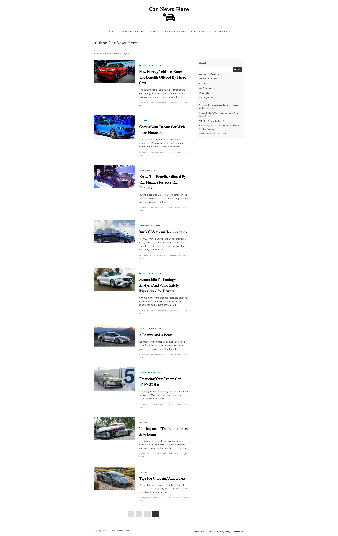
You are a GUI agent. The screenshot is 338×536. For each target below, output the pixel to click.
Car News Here (159, 102)
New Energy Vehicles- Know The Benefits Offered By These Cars (162, 77)
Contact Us (238, 531)
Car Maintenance (200, 32)
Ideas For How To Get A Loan (212, 133)
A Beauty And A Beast (155, 335)
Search (202, 63)
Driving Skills (222, 32)
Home (110, 32)
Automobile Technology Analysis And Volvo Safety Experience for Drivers (159, 285)
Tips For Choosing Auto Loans (162, 478)
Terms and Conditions (205, 531)
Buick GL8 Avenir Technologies (163, 232)
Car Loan (154, 32)
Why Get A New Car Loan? (211, 121)
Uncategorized (206, 97)
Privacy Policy (223, 531)
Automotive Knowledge (131, 32)
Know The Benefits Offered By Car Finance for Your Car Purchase (162, 182)
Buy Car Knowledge (175, 32)
